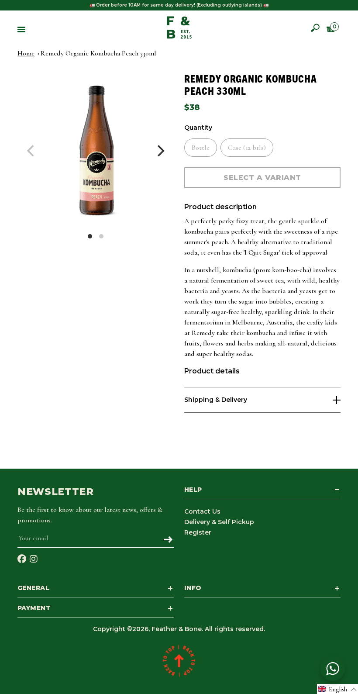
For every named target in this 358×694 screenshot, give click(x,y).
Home (25, 53)
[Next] (159, 150)
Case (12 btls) (247, 147)
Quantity (198, 127)
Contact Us (202, 511)
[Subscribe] (168, 540)
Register (197, 532)
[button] (337, 689)
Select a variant (262, 177)
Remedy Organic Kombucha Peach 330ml (98, 53)
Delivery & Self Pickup (219, 522)
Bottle (201, 147)
